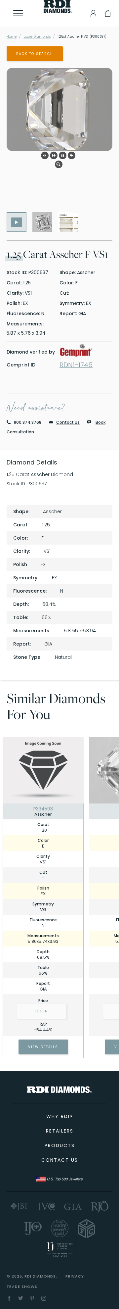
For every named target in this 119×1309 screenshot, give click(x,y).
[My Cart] (108, 13)
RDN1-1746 (76, 364)
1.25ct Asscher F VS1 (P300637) (82, 36)
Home (12, 36)
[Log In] (91, 13)
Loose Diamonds (37, 36)
